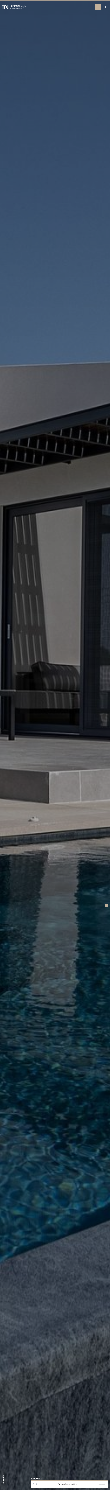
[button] (106, 894)
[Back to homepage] (14, 7)
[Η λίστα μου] (106, 7)
